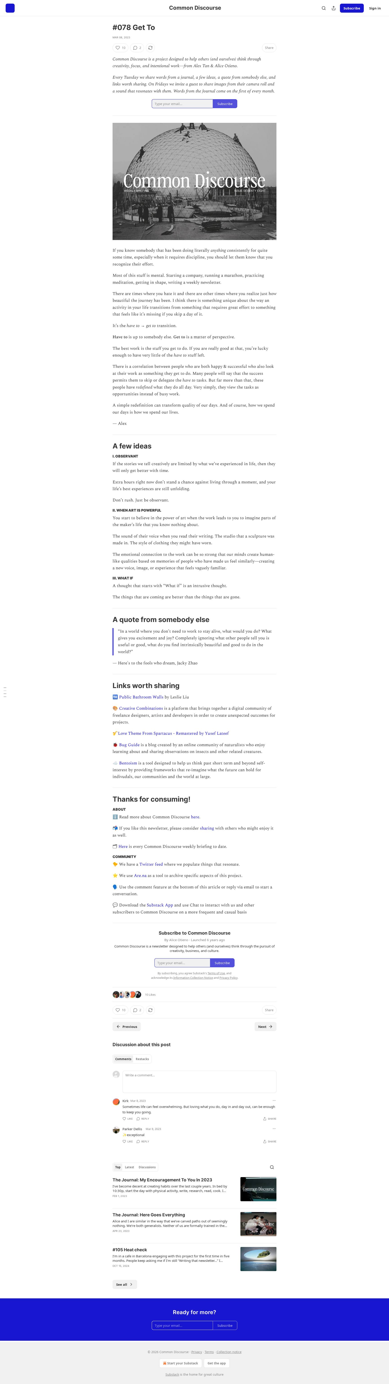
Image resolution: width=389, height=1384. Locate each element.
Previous (129, 1026)
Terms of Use (216, 973)
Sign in (375, 8)
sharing (207, 828)
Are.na (140, 875)
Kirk (125, 1100)
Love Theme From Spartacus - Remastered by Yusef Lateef (173, 733)
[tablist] (132, 1059)
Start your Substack (182, 1363)
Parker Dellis (132, 1129)
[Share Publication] (333, 8)
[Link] (106, 445)
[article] (194, 1190)
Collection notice (229, 1352)
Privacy (196, 1352)
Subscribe (352, 8)
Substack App (160, 905)
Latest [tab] (129, 1167)
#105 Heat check (130, 1249)
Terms (209, 1352)
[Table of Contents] (5, 692)
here (195, 817)
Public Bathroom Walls (141, 697)
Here (123, 846)
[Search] (323, 8)
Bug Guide (129, 745)
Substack (172, 1374)
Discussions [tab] (147, 1167)
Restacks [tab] (142, 1059)
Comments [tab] (123, 1059)
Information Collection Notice (193, 978)
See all (121, 1284)
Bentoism (128, 763)
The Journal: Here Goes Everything (149, 1214)
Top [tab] (117, 1167)
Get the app (217, 1363)
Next (262, 1026)
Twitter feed (151, 864)
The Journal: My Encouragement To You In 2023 (162, 1180)
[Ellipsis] (274, 1100)
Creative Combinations (141, 708)
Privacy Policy (228, 978)
